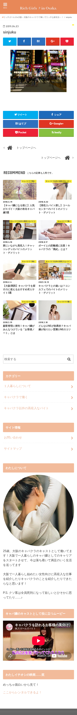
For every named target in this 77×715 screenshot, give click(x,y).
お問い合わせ (13, 437)
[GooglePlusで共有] (53, 41)
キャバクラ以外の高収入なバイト (26, 408)
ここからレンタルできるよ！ (22, 692)
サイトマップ (13, 448)
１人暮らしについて (17, 386)
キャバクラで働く (16, 397)
